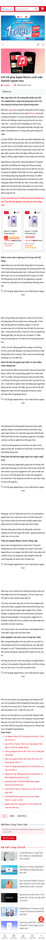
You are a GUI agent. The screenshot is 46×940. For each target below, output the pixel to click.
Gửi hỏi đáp (9, 838)
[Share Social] (43, 45)
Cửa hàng (23, 938)
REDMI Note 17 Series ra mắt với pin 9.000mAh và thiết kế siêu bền (32, 911)
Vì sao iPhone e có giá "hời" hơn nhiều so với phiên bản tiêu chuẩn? (31, 856)
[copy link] (38, 45)
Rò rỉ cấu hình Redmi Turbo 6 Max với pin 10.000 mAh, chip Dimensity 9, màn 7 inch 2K (32, 883)
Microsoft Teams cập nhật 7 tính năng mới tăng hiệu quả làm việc (32, 869)
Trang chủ (4, 938)
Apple (11, 110)
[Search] (36, 9)
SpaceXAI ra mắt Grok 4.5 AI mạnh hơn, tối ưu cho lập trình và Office (32, 897)
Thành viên (32, 938)
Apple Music (22, 816)
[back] (3, 45)
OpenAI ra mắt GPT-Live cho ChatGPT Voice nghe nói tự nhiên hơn (32, 925)
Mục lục (8, 91)
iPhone (32, 113)
